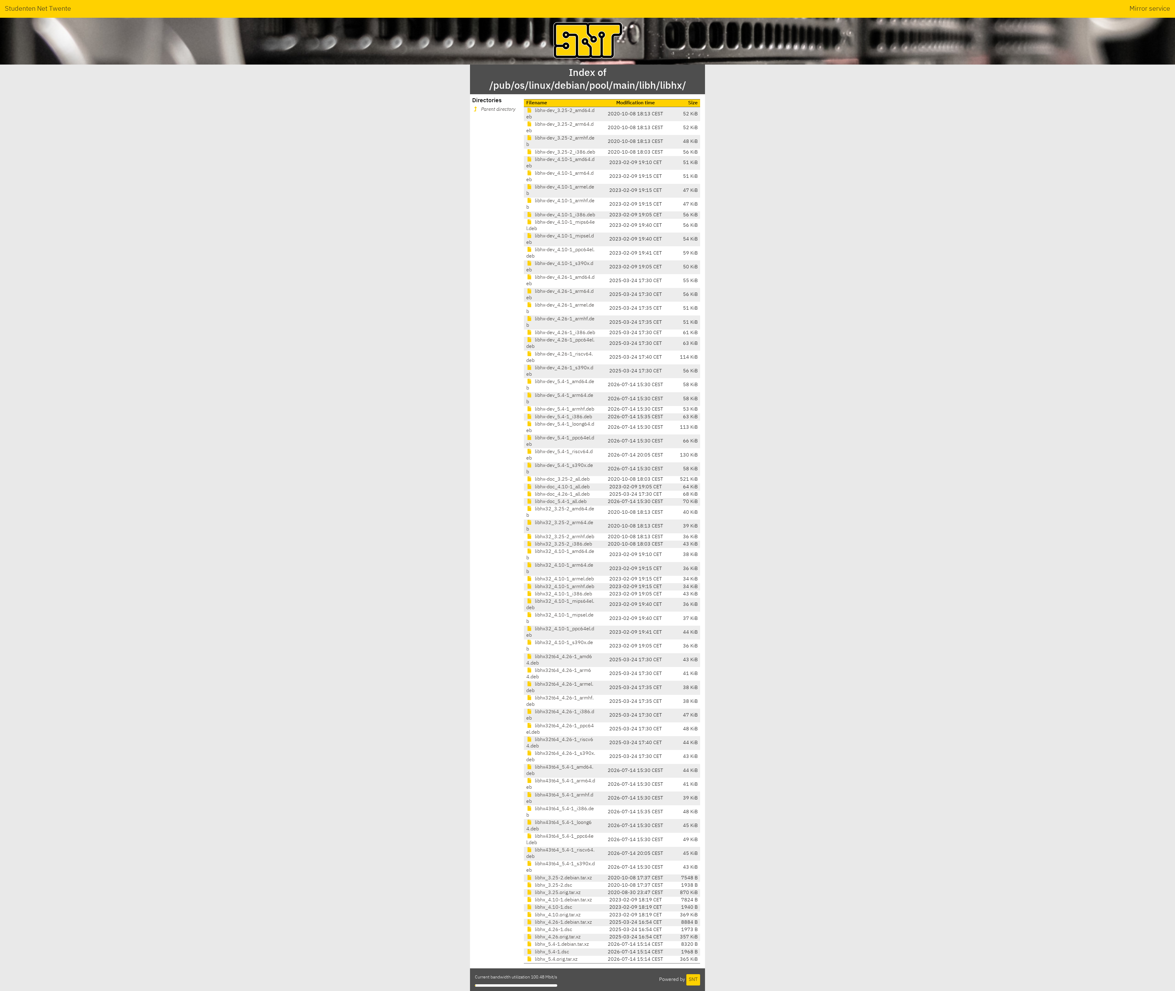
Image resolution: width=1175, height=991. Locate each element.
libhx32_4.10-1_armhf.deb (564, 586)
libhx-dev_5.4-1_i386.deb (563, 417)
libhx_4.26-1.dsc (553, 929)
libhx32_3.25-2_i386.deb (563, 544)
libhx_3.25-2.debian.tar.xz (563, 878)
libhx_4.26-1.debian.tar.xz (563, 922)
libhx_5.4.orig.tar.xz (555, 959)
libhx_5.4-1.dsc (551, 952)
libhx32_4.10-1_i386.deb (563, 594)
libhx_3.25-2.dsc (553, 885)
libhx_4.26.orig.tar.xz (557, 937)
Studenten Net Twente (38, 9)
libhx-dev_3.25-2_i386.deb (564, 152)
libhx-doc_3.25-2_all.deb (562, 479)
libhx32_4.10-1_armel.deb (564, 579)
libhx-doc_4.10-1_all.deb (562, 487)
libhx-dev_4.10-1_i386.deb (564, 215)
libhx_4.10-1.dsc (553, 907)
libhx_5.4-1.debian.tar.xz (561, 944)
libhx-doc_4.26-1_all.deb (562, 494)
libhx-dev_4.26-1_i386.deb (564, 332)
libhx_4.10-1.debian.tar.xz (563, 900)
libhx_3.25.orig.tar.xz (557, 892)
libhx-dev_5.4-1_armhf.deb (564, 409)
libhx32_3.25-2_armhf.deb (564, 537)
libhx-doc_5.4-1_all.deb (560, 501)
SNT (693, 979)
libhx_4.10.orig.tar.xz (557, 915)
